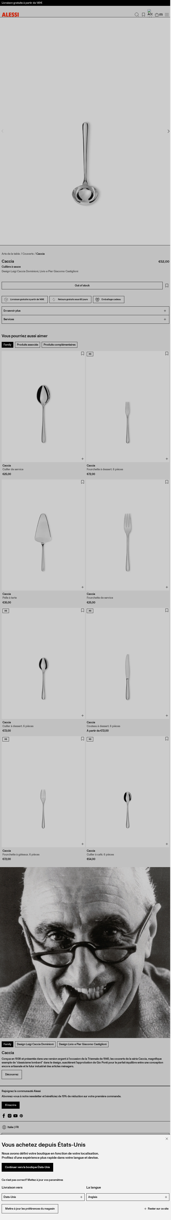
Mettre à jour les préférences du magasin (30, 1208)
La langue (92, 1187)
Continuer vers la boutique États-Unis (27, 1167)
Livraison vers (12, 1187)
